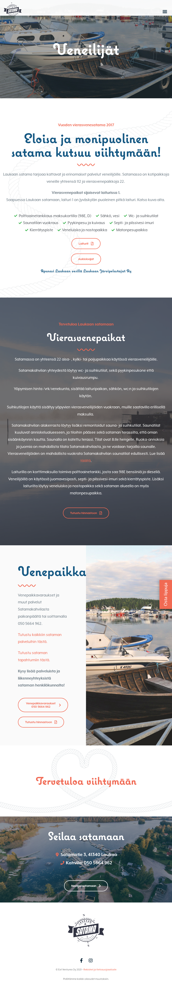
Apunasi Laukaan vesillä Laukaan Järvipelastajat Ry (86, 270)
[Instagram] (90, 960)
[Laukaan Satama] (12, 18)
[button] (165, 11)
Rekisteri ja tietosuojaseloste (100, 969)
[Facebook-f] (81, 960)
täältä (85, 461)
